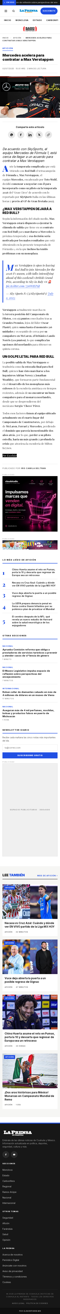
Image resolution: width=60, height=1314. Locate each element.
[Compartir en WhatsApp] (11, 134)
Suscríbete (49, 11)
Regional (6, 1186)
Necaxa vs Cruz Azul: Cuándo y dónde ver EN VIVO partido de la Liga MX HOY (34, 584)
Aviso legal (18, 1303)
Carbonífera (8, 1181)
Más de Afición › (47, 875)
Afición (17, 38)
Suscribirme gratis (30, 755)
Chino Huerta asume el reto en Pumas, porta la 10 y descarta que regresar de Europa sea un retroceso (33, 572)
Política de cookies (37, 1303)
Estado (37, 20)
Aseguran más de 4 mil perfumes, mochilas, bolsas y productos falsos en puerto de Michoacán (28, 713)
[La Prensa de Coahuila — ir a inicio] (29, 11)
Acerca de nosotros (12, 1254)
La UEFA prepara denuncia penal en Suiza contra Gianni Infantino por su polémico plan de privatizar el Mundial (33, 606)
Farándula (7, 1229)
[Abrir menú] (5, 11)
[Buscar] (13, 11)
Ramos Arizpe (9, 1192)
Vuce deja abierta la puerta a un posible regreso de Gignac (34, 594)
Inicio (7, 20)
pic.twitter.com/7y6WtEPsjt (23, 286)
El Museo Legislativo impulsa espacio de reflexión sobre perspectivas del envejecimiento (26, 673)
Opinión (6, 1240)
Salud (5, 1234)
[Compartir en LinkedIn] (30, 134)
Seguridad (7, 1217)
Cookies (6, 1282)
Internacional (8, 1203)
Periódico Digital (10, 1260)
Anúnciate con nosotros (14, 1265)
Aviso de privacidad (12, 1271)
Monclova (22, 20)
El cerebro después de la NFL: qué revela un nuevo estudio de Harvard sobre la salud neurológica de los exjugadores (32, 621)
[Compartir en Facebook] (20, 134)
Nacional (6, 1197)
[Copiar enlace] (48, 134)
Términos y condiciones (14, 1276)
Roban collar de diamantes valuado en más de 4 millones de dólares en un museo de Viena (29, 694)
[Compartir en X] (39, 134)
